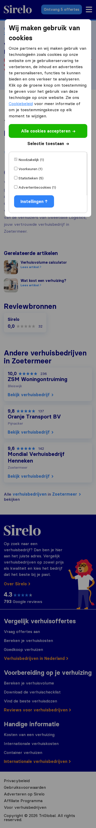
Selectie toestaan (45, 143)
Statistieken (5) (31, 178)
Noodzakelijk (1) (31, 159)
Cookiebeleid (21, 103)
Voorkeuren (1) (30, 169)
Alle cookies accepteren (45, 131)
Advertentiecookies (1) (37, 187)
